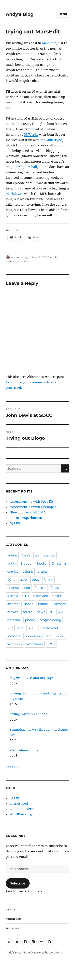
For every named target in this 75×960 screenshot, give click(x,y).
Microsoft (59, 604)
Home (10, 909)
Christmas (59, 563)
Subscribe (17, 883)
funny (55, 588)
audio (11, 563)
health (57, 596)
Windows (14, 644)
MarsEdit (49, 43)
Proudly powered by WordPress (43, 952)
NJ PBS (15, 523)
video (60, 636)
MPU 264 (31, 134)
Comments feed (22, 809)
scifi (20, 628)
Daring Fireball (25, 167)
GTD (25, 596)
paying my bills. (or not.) (28, 714)
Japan (29, 604)
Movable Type (51, 140)
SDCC (32, 628)
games (12, 596)
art (37, 555)
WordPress (24, 261)
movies (12, 612)
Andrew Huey (19, 257)
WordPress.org (21, 814)
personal (14, 620)
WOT (51, 644)
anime (12, 555)
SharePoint (49, 628)
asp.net (49, 555)
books (42, 563)
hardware (40, 596)
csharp (28, 571)
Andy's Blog (19, 14)
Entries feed (19, 803)
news (41, 612)
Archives (12, 928)
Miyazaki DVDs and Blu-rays (31, 678)
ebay (35, 579)
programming (50, 620)
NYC (61, 612)
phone (30, 620)
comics (12, 571)
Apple (54, 257)
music (27, 612)
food (26, 588)
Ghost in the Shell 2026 (28, 512)
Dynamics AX (17, 579)
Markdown (14, 194)
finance (13, 588)
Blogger (26, 563)
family (48, 579)
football (40, 588)
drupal (43, 571)
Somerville (33, 636)
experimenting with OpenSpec (33, 507)
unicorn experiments (26, 518)
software (11, 261)
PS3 (10, 628)
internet (13, 604)
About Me (13, 919)
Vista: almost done (24, 750)
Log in (14, 798)
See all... (12, 766)
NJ (51, 612)
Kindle (43, 604)
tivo (48, 636)
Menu (63, 14)
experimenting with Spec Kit (31, 501)
